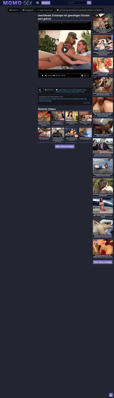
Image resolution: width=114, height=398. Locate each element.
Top (111, 395)
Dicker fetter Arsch (58, 99)
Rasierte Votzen (45, 99)
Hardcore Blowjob (45, 101)
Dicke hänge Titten (79, 90)
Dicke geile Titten (78, 92)
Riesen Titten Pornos (63, 92)
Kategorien (46, 3)
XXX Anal (83, 99)
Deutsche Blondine (73, 99)
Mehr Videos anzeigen (65, 146)
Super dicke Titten (65, 90)
